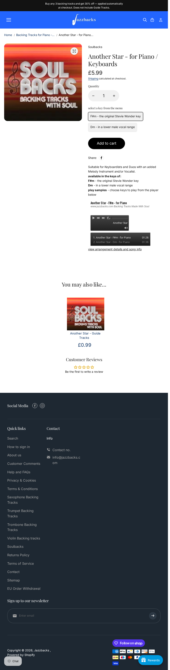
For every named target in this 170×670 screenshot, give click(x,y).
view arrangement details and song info (115, 249)
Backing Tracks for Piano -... (35, 35)
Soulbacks (15, 546)
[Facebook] (101, 157)
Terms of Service (20, 563)
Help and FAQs (18, 472)
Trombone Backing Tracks (22, 527)
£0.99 (84, 345)
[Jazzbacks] (84, 20)
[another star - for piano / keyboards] (74, 51)
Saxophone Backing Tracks (22, 500)
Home (8, 35)
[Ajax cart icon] (152, 20)
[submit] (153, 616)
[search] (145, 20)
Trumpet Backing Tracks (20, 513)
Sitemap (13, 580)
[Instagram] (42, 405)
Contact (13, 572)
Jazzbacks (42, 650)
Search (12, 438)
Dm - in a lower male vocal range (112, 127)
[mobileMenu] (8, 19)
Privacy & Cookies (21, 480)
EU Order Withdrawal (23, 588)
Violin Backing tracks (23, 538)
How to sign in (18, 447)
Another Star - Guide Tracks (85, 336)
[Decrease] (93, 95)
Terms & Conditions (22, 489)
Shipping (93, 78)
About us (14, 455)
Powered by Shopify (21, 655)
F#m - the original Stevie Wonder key (115, 116)
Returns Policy (18, 555)
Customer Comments (23, 463)
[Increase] (114, 95)
